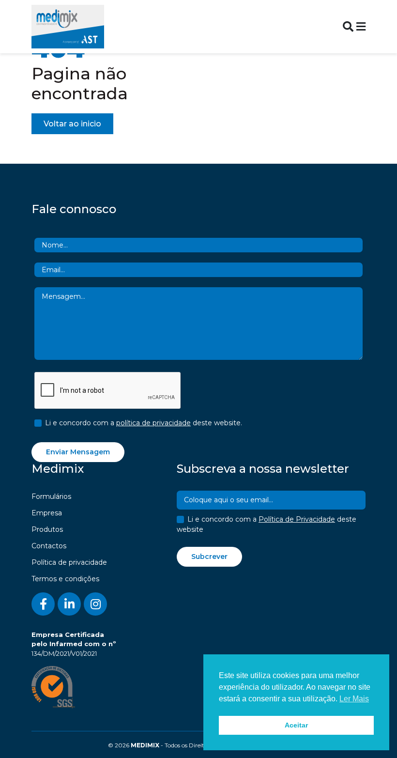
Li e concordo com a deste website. (143, 422)
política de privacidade (153, 422)
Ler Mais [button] (354, 699)
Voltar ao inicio (72, 123)
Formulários (51, 496)
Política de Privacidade (297, 519)
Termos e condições (65, 578)
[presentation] (108, 391)
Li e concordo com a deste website (266, 524)
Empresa (46, 513)
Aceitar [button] (296, 725)
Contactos (48, 545)
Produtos (47, 529)
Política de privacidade (69, 562)
